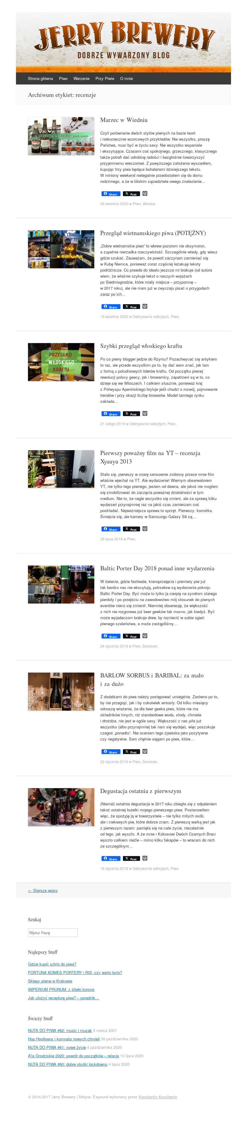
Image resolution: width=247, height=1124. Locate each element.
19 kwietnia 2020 (114, 316)
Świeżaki (149, 645)
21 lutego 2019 (112, 423)
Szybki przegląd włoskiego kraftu (141, 346)
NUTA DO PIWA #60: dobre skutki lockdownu (67, 1064)
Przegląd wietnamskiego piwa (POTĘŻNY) (153, 233)
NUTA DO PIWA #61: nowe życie (57, 1047)
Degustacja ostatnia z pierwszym (140, 791)
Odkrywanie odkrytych (151, 316)
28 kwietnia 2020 (114, 203)
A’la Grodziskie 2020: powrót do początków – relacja (73, 1056)
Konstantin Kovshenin (158, 1097)
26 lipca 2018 (111, 538)
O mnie (126, 78)
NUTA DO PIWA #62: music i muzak (60, 1030)
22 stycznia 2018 (114, 761)
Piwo (63, 78)
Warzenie (81, 78)
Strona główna (40, 78)
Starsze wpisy (43, 890)
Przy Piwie (104, 78)
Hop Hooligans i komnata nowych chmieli (64, 1039)
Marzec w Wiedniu (124, 120)
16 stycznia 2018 (114, 868)
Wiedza (149, 203)
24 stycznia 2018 (114, 645)
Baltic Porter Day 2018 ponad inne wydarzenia (157, 568)
